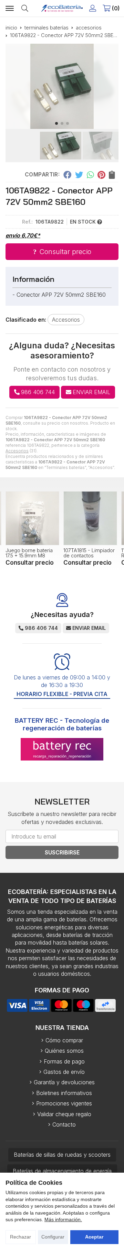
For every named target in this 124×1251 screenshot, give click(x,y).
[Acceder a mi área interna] (92, 8)
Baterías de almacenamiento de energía (62, 1170)
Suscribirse (62, 852)
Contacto (64, 1124)
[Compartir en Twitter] (79, 174)
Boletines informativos (64, 1092)
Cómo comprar (64, 1040)
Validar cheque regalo (64, 1114)
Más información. (63, 1219)
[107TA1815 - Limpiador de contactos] (90, 518)
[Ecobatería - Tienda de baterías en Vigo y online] (62, 8)
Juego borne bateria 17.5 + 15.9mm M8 (29, 552)
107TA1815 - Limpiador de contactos (89, 552)
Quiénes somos (64, 1050)
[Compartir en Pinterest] (101, 174)
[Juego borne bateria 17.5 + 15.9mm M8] (32, 518)
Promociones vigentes (64, 1103)
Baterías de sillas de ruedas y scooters (62, 1154)
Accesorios (17, 450)
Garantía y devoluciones (64, 1082)
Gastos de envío (64, 1071)
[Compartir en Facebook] (67, 174)
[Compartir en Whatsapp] (90, 174)
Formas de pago (64, 1061)
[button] (56, 123)
